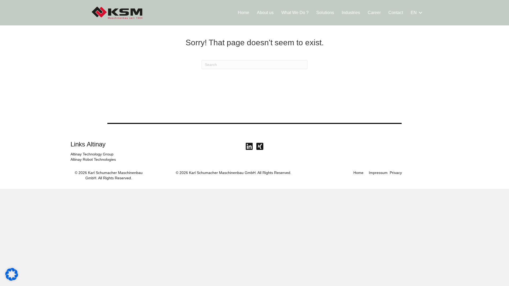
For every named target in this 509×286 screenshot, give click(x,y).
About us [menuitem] (265, 12)
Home (358, 173)
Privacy (396, 173)
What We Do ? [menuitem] (295, 12)
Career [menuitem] (374, 12)
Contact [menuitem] (395, 12)
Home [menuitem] (243, 12)
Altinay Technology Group (92, 154)
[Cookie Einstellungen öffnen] (11, 279)
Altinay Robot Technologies (93, 159)
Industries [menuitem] (351, 12)
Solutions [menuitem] (325, 12)
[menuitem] (415, 13)
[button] (420, 13)
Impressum (378, 173)
